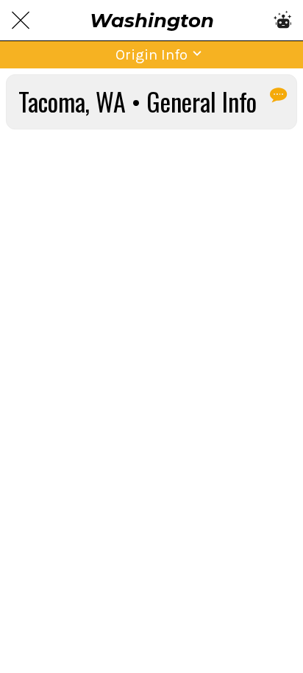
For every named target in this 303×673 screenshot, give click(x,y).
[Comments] (277, 94)
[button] (151, 54)
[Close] (20, 20)
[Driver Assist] (282, 20)
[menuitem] (277, 94)
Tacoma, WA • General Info (137, 102)
